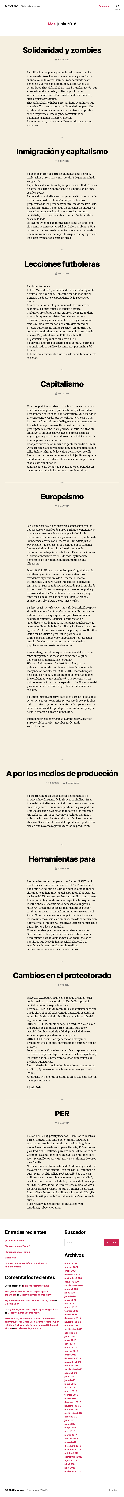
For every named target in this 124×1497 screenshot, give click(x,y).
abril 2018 (69, 1387)
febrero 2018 (71, 1395)
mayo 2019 (70, 1340)
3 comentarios (72, 783)
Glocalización (12, 1303)
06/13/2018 (63, 273)
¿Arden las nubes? (14, 1240)
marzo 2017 (70, 1435)
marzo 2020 (70, 1307)
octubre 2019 (71, 1325)
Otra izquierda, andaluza (28, 1328)
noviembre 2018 (72, 1362)
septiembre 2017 (73, 1413)
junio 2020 (70, 1296)
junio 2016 (69, 1467)
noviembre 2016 (72, 1449)
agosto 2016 (71, 1460)
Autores (103, 6)
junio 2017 (69, 1424)
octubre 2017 (71, 1409)
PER (62, 1113)
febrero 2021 (71, 1267)
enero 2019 (70, 1354)
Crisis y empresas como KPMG (36, 1294)
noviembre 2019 (72, 1322)
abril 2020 (69, 1303)
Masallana (11, 6)
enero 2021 (70, 1271)
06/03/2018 (63, 1123)
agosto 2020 (71, 1289)
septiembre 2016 (73, 1457)
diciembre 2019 (72, 1318)
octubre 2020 (71, 1281)
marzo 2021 (70, 1263)
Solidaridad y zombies (62, 50)
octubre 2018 (71, 1365)
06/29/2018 (63, 59)
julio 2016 (69, 1464)
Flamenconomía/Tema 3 (17, 1246)
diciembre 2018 (72, 1358)
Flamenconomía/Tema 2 (17, 1252)
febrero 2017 (71, 1438)
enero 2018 (70, 1398)
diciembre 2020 (72, 1274)
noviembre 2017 (72, 1405)
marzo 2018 (70, 1391)
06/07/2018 (63, 506)
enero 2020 (70, 1314)
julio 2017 (69, 1420)
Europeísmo (62, 496)
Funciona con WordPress (39, 1490)
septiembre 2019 (73, 1329)
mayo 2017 (70, 1427)
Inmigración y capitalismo (62, 151)
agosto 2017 (70, 1416)
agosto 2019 (71, 1333)
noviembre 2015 (72, 1471)
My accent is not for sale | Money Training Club (29, 1300)
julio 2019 (69, 1336)
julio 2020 (69, 1292)
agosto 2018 (71, 1373)
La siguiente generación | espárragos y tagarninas (31, 1309)
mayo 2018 (70, 1384)
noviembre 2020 (73, 1278)
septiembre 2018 (73, 1369)
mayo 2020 (70, 1300)
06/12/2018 (63, 393)
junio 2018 (69, 1380)
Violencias (10, 1257)
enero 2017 (70, 1442)
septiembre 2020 (73, 1285)
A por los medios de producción (62, 773)
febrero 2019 (71, 1351)
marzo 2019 (70, 1347)
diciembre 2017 (72, 1402)
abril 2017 (69, 1431)
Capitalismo (62, 384)
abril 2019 (69, 1343)
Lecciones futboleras (62, 264)
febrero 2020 (71, 1311)
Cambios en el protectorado (62, 975)
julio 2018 (69, 1376)
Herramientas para (62, 859)
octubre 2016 (71, 1453)
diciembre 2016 (72, 1446)
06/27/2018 (63, 161)
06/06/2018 (53, 783)
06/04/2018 (63, 868)
